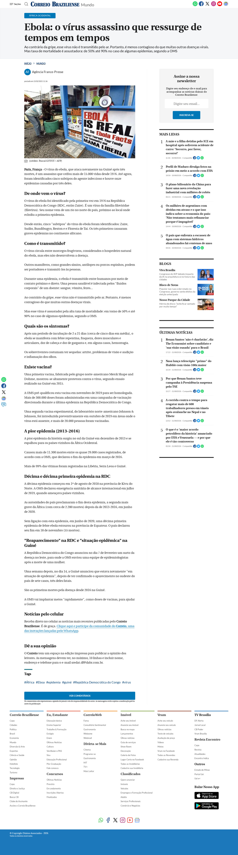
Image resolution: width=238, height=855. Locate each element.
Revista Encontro (207, 739)
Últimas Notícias (54, 742)
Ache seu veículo (165, 720)
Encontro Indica (201, 758)
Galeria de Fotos (128, 755)
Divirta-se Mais (95, 744)
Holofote (14, 764)
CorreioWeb (93, 715)
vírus (127, 682)
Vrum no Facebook (166, 751)
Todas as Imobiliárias (130, 764)
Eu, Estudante (57, 715)
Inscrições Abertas (55, 792)
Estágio (50, 733)
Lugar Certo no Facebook (132, 759)
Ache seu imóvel (128, 720)
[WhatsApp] (195, 5)
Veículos (124, 788)
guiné (68, 682)
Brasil (12, 733)
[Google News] (225, 5)
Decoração (126, 751)
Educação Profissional (57, 759)
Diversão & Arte (17, 746)
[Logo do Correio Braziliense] (55, 4)
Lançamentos (127, 733)
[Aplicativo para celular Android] (206, 806)
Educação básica (54, 720)
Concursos (55, 774)
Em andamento (54, 788)
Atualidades (199, 754)
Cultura (50, 746)
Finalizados (52, 797)
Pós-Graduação (54, 764)
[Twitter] (207, 5)
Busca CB (14, 797)
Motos (161, 746)
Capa (12, 720)
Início (27, 63)
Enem (49, 738)
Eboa (41, 682)
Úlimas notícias (128, 738)
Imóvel (126, 715)
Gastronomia (90, 729)
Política (13, 729)
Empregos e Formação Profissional (137, 792)
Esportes (14, 751)
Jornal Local (199, 725)
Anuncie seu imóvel (129, 725)
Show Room (126, 746)
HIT (85, 762)
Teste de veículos (165, 733)
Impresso (17, 778)
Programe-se (90, 754)
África (30, 682)
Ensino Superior (54, 725)
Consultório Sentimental (95, 725)
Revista (197, 749)
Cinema (87, 749)
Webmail (88, 738)
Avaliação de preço (166, 738)
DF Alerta (199, 720)
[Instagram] (213, 5)
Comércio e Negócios (130, 805)
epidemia (54, 682)
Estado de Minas (202, 770)
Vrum (162, 715)
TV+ (86, 767)
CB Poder (198, 729)
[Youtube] (219, 5)
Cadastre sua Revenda (168, 759)
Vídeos (161, 742)
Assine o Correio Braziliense (22, 805)
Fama (86, 720)
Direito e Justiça (17, 788)
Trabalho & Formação (56, 729)
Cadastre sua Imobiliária (132, 768)
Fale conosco (52, 768)
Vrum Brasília (200, 733)
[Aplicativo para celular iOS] (206, 796)
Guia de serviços (128, 742)
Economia (14, 738)
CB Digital (14, 792)
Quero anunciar (128, 779)
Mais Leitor (89, 771)
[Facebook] (201, 5)
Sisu (48, 755)
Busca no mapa (128, 729)
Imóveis (124, 784)
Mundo (87, 4)
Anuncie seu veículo (167, 725)
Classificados (130, 774)
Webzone (88, 733)
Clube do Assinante (19, 801)
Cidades (13, 725)
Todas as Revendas (166, 755)
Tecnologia (15, 768)
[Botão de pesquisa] (25, 4)
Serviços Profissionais (131, 801)
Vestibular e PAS (54, 751)
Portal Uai (199, 774)
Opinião (13, 759)
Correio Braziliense (24, 715)
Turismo (13, 772)
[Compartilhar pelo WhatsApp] (202, 159)
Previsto (50, 784)
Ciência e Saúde (17, 755)
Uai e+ (197, 778)
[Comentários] (3, 406)
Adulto (124, 797)
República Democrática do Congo (98, 682)
